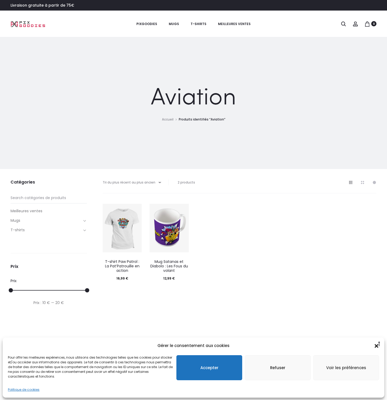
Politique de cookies (23, 389)
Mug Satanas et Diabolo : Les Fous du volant (169, 266)
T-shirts (198, 24)
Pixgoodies (146, 24)
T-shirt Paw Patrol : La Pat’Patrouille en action (122, 266)
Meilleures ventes (234, 24)
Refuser (277, 367)
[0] (367, 23)
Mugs (174, 24)
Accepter (209, 367)
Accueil (167, 119)
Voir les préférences (346, 367)
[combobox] (132, 182)
